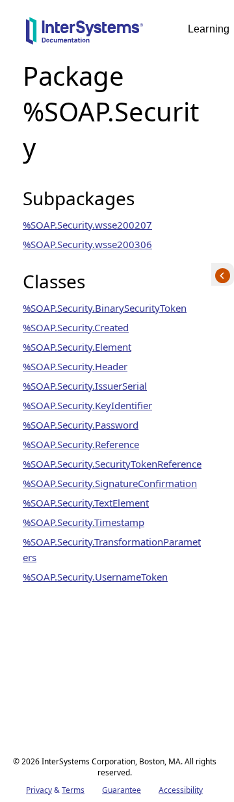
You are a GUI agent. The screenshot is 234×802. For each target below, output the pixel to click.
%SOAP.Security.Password (80, 424)
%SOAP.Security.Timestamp (83, 522)
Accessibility (181, 790)
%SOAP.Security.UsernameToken (95, 576)
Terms (73, 790)
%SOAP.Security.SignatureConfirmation (110, 483)
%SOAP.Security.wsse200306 (87, 244)
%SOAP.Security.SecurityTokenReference (112, 463)
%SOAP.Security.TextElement (86, 502)
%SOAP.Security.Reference (81, 444)
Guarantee (121, 790)
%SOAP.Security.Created (76, 327)
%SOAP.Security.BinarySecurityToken (105, 307)
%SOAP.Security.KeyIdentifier (87, 405)
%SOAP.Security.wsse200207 (87, 224)
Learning (208, 28)
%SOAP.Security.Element (77, 346)
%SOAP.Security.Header (75, 366)
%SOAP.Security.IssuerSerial (85, 385)
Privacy (39, 790)
